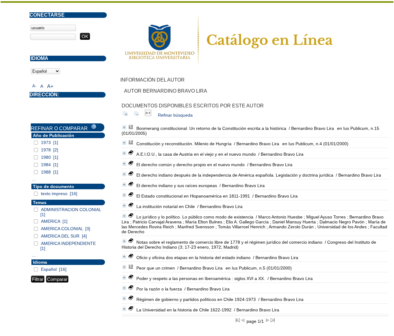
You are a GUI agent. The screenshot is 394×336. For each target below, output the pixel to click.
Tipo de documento (53, 186)
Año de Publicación (53, 135)
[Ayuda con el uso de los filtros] (93, 127)
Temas (39, 202)
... (34, 179)
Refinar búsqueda (175, 115)
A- (34, 86)
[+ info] (124, 127)
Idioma (40, 262)
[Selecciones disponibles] (148, 115)
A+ (50, 86)
